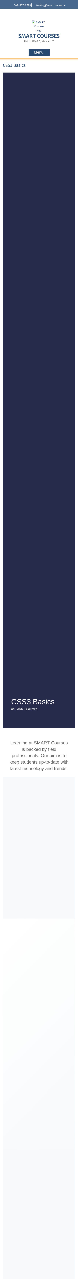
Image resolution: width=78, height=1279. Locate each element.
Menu (38, 52)
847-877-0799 (22, 5)
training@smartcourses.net (51, 5)
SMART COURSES (39, 36)
